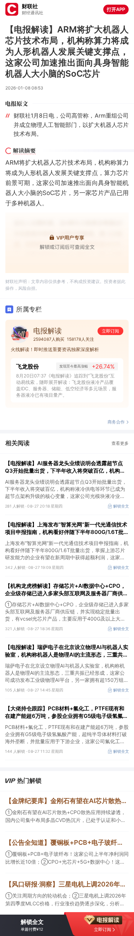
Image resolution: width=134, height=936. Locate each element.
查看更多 (120, 443)
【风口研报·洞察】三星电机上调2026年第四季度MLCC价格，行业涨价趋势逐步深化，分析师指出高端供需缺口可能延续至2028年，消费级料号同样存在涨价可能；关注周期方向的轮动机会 (67, 884)
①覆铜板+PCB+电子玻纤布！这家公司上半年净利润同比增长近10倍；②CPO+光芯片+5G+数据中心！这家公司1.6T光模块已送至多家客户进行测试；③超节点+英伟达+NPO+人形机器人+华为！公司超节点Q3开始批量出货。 (67, 858)
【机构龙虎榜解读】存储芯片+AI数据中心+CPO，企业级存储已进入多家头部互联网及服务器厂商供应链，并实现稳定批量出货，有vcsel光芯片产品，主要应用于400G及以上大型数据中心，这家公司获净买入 (66, 589)
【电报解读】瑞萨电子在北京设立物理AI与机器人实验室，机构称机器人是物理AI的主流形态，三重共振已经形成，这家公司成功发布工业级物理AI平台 (66, 651)
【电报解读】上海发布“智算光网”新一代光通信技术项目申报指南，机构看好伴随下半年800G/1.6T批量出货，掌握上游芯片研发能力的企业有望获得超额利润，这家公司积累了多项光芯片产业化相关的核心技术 (67, 528)
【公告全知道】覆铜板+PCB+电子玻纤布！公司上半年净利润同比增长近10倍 (67, 842)
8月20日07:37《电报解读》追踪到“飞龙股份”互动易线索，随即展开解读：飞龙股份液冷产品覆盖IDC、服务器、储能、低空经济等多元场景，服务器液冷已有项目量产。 (66, 385)
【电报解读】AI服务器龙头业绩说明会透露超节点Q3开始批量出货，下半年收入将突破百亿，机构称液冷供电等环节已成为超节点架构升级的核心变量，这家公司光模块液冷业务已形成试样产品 (66, 467)
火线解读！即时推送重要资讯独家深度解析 (55, 349)
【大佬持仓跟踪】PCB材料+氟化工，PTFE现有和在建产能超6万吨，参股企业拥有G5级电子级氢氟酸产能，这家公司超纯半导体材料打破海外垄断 (66, 712)
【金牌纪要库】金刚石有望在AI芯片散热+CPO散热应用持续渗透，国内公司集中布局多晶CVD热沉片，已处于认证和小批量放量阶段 (67, 800)
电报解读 (47, 330)
